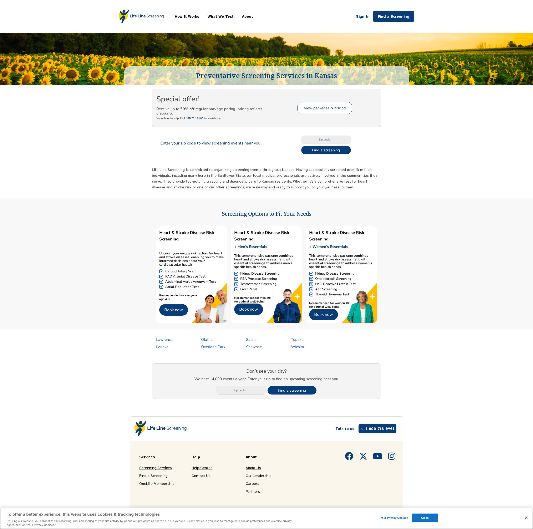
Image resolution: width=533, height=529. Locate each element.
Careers (252, 483)
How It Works (187, 16)
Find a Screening (153, 475)
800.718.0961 (195, 118)
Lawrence (164, 339)
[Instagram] (391, 456)
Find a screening (326, 150)
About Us (253, 468)
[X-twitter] (363, 456)
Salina (251, 339)
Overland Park (213, 346)
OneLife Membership (156, 483)
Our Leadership (258, 475)
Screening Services (155, 468)
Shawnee (254, 346)
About (247, 16)
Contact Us (201, 475)
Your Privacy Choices (394, 517)
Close (425, 517)
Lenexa (162, 346)
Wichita (297, 346)
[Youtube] (377, 456)
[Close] (526, 517)
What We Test (221, 16)
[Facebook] (349, 456)
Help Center (202, 468)
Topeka (297, 339)
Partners (253, 491)
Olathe (207, 339)
